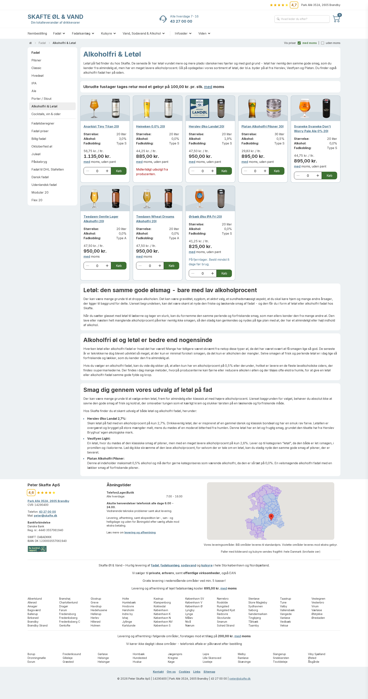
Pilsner (36, 60)
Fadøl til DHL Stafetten (47, 169)
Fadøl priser (40, 131)
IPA (34, 83)
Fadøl (57, 33)
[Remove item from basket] (87, 171)
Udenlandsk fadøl (44, 185)
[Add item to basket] (107, 171)
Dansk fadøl (40, 177)
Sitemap (209, 671)
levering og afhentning (140, 532)
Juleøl (35, 154)
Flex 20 (36, 200)
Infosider (181, 33)
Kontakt (158, 671)
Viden (202, 33)
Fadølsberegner (42, 123)
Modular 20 (39, 192)
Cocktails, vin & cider (46, 114)
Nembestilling (37, 33)
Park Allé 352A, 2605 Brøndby (48, 501)
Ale (33, 91)
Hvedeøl (37, 75)
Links (196, 671)
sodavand (188, 565)
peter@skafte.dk (45, 515)
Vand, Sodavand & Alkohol (142, 33)
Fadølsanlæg (81, 33)
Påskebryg (39, 162)
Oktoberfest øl (41, 146)
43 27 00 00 (47, 511)
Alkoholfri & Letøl (64, 43)
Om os (171, 671)
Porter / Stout (41, 99)
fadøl (155, 565)
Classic (36, 68)
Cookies (184, 671)
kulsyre (207, 565)
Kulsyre (106, 33)
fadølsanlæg (169, 565)
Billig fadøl (38, 139)
